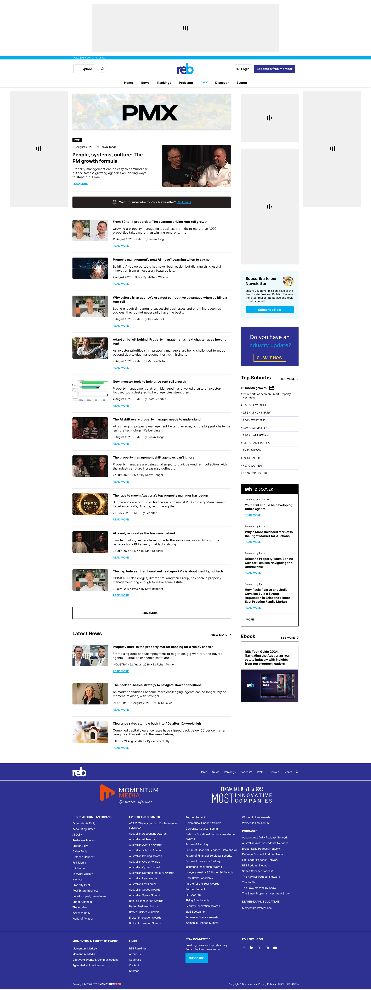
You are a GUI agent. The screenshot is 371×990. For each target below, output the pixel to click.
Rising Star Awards (197, 900)
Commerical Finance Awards (203, 823)
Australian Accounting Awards (148, 833)
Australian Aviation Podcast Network (265, 843)
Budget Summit (195, 817)
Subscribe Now (269, 310)
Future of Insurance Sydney (203, 861)
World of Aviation (83, 918)
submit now (270, 357)
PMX (204, 83)
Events (242, 83)
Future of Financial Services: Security (209, 855)
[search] (297, 771)
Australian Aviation (83, 840)
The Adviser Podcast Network (261, 876)
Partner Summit (195, 889)
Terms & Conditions (288, 983)
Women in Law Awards (256, 817)
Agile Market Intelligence (88, 965)
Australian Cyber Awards (144, 861)
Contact (134, 965)
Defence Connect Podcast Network (264, 854)
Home (128, 83)
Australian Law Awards (143, 878)
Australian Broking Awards (145, 856)
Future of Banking (197, 844)
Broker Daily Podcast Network (261, 848)
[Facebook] (244, 948)
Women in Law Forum (255, 823)
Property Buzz (81, 885)
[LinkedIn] (252, 948)
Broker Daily (80, 845)
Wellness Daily (81, 913)
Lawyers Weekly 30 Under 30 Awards (209, 872)
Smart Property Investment (89, 896)
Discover (222, 83)
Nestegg (77, 879)
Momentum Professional (257, 907)
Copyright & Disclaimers (242, 984)
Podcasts (186, 83)
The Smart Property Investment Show (266, 893)
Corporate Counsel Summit (202, 828)
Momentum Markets (85, 948)
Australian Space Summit (145, 895)
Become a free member (275, 69)
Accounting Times (83, 829)
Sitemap (134, 970)
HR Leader (79, 868)
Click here (184, 202)
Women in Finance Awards (202, 917)
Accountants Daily (83, 823)
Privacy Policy (266, 984)
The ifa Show (250, 882)
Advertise (135, 959)
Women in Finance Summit (202, 922)
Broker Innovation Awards (145, 917)
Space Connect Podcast (257, 871)
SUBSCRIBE (196, 958)
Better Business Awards (144, 906)
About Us (135, 954)
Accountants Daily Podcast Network (265, 837)
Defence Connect (83, 857)
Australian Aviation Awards (145, 844)
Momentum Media (83, 954)
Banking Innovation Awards (146, 900)
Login (245, 69)
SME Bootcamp (195, 911)
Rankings (164, 83)
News (145, 83)
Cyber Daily (79, 851)
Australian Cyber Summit (144, 867)
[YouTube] (275, 948)
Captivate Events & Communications (95, 959)
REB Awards (193, 894)
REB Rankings (137, 948)
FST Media (79, 862)
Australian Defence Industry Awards (151, 872)
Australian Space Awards (144, 889)
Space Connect (82, 901)
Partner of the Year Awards (202, 883)
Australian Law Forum (142, 884)
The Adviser (80, 907)
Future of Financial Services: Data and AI (211, 850)
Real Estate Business (85, 890)
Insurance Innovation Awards (204, 866)
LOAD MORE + (151, 613)
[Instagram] (267, 948)
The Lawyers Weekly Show (259, 887)
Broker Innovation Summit (145, 923)
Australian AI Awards (142, 839)
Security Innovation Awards (203, 906)
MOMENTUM (96, 58)
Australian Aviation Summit (145, 850)
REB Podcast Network (256, 865)
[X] (259, 948)
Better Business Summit (144, 912)
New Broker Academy (199, 878)
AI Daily (77, 834)
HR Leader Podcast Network (260, 859)
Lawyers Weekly (82, 873)
